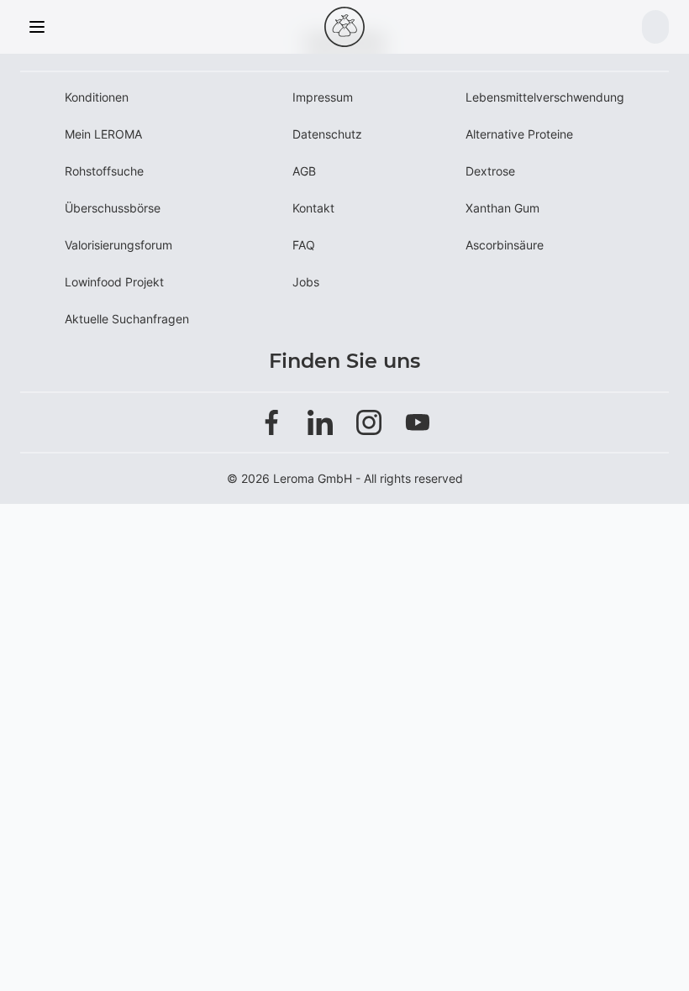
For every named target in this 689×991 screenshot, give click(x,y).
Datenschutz (327, 134)
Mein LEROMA (103, 134)
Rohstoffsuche (104, 171)
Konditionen (97, 97)
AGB (304, 171)
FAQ (303, 245)
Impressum (322, 97)
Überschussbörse (112, 208)
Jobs (305, 282)
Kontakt (313, 208)
